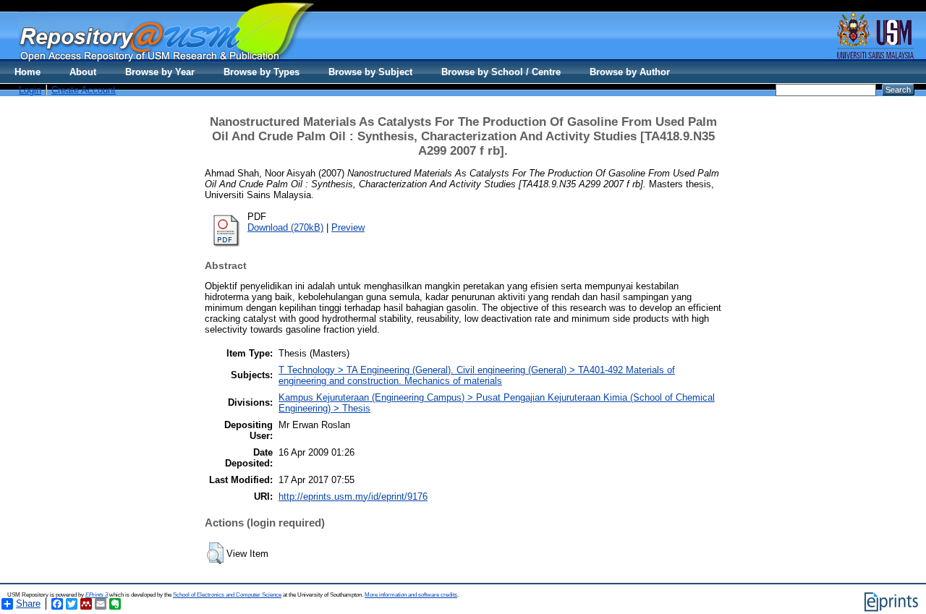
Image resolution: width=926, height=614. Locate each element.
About (82, 72)
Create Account (83, 90)
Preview (348, 227)
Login (30, 90)
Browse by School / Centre (501, 72)
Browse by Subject (370, 72)
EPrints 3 (96, 595)
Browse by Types (262, 72)
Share (28, 603)
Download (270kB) (285, 227)
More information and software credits (411, 595)
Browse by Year (160, 72)
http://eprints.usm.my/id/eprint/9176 (353, 496)
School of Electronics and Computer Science (227, 595)
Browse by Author (630, 72)
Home (27, 72)
